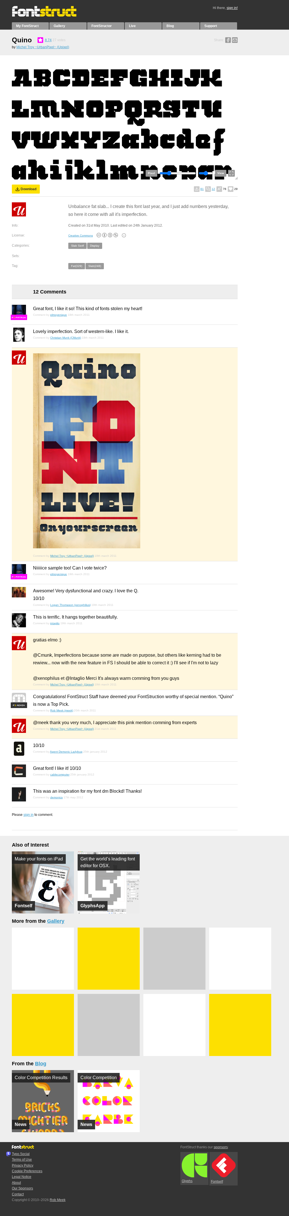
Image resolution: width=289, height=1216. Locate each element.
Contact (18, 1194)
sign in (28, 815)
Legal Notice (21, 1177)
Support (210, 26)
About (16, 1183)
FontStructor (101, 26)
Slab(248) (94, 266)
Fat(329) (76, 266)
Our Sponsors (22, 1188)
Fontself (217, 1182)
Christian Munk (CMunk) (65, 337)
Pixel (151, 173)
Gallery (59, 26)
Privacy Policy (22, 1165)
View (220, 173)
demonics (56, 797)
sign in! (232, 8)
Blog (170, 26)
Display (94, 245)
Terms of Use (22, 1160)
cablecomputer (59, 774)
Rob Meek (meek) (61, 710)
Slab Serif (77, 245)
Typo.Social (21, 1154)
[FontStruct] (50, 15)
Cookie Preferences (27, 1171)
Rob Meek (57, 1200)
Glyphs (187, 1181)
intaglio (55, 623)
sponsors (221, 1147)
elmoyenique (58, 314)
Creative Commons (80, 235)
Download (28, 189)
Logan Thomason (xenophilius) (70, 604)
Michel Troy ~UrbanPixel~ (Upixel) (42, 47)
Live (132, 26)
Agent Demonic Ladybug (66, 751)
